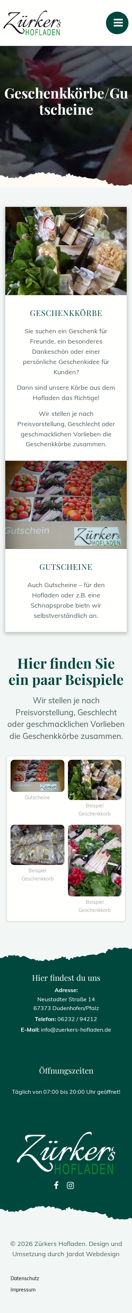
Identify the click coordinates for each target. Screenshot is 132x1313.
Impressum (23, 1290)
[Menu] (117, 23)
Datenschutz (25, 1278)
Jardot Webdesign (93, 1254)
